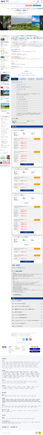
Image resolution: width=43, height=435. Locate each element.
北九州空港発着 (12, 401)
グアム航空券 (26, 373)
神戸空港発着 (22, 400)
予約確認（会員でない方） (37, 5)
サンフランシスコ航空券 (36, 373)
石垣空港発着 (38, 401)
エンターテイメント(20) (4, 136)
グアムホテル (3, 150)
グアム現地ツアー (14, 386)
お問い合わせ (24, 342)
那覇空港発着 (35, 401)
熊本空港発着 (23, 401)
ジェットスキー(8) (4, 132)
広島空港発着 (25, 400)
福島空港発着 (33, 399)
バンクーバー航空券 (26, 374)
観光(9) (2, 144)
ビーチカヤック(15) (4, 131)
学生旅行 (24, 418)
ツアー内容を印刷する (39, 8)
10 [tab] (23, 31)
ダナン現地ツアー (16, 387)
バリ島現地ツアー (19, 386)
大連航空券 (27, 371)
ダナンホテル (18, 382)
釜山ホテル (19, 381)
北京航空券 (24, 371)
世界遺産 (30, 418)
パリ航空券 (13, 375)
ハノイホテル (14, 382)
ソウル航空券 (3, 371)
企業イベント (20, 422)
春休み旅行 (3, 418)
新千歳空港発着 (11, 399)
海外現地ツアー (4, 385)
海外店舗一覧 (5, 427)
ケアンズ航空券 (22, 376)
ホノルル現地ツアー (4, 386)
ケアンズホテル (23, 383)
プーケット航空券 (35, 371)
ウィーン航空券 (14, 376)
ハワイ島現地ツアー (9, 386)
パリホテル (8, 383)
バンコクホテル (34, 381)
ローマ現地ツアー (31, 388)
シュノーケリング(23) (4, 129)
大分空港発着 (19, 401)
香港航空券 (17, 371)
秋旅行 (15, 418)
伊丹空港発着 (18, 400)
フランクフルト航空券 (25, 375)
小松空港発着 (7, 400)
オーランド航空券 (22, 374)
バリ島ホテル (25, 382)
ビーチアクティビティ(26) (4, 128)
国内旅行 (4, 392)
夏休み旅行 (12, 418)
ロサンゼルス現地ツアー (5, 388)
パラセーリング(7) (4, 133)
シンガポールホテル (29, 381)
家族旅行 (21, 418)
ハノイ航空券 (20, 372)
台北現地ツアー (33, 386)
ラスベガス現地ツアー (10, 388)
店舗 (34, 1)
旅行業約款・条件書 (17, 347)
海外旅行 (4, 358)
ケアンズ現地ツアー (21, 387)
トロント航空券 (31, 374)
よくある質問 (23, 348)
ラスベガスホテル (4, 383)
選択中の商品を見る (29, 5)
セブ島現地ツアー (29, 386)
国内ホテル (3, 404)
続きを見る (2, 46)
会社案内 (10, 347)
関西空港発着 (14, 400)
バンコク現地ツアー (24, 386)
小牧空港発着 (3, 400)
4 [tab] (18, 31)
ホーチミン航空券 (17, 372)
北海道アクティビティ (20, 410)
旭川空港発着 (15, 399)
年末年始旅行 (18, 418)
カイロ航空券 (17, 377)
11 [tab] (24, 31)
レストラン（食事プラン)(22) (5, 120)
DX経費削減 (36, 422)
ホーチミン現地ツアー (10, 387)
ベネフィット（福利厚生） (31, 422)
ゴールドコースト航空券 (27, 376)
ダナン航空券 (24, 372)
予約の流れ (19, 342)
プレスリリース (10, 348)
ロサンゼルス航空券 (31, 373)
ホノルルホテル (4, 381)
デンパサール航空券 (35, 372)
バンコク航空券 (31, 371)
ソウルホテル (15, 381)
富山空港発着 (10, 400)
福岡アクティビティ (4, 411)
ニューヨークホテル (30, 382)
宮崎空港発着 (27, 401)
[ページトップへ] (40, 345)
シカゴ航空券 (17, 374)
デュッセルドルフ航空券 (31, 375)
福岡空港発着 (8, 401)
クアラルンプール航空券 (29, 372)
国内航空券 (3, 398)
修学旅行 (39, 422)
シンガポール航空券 (4, 372)
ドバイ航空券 (13, 377)
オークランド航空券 (9, 377)
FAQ (21, 342)
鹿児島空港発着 (31, 401)
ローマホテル (15, 383)
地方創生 (16, 423)
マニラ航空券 (8, 372)
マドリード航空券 (4, 376)
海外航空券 (3, 370)
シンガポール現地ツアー (5, 387)
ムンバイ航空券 (12, 373)
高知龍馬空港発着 (4, 401)
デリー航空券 (8, 373)
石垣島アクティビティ (9, 410)
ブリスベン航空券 (33, 376)
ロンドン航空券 (10, 375)
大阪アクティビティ (36, 410)
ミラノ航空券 (20, 375)
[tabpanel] (21, 23)
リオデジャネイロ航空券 (5, 375)
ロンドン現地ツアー (22, 388)
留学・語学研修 (4, 423)
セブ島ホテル (21, 382)
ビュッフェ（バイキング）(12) (5, 124)
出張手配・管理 (9, 422)
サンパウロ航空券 (36, 374)
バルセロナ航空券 (37, 375)
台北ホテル (22, 381)
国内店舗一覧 (14, 427)
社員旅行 (12, 422)
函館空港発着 (18, 399)
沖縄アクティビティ (4, 410)
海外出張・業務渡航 (4, 422)
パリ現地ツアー (27, 388)
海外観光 (27, 418)
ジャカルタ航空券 (4, 373)
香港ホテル (25, 381)
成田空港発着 (7, 399)
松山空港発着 (36, 400)
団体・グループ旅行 (16, 422)
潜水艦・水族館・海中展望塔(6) (5, 146)
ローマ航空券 (17, 375)
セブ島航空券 (12, 372)
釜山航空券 (7, 371)
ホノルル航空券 (16, 373)
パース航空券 (37, 376)
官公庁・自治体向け (12, 423)
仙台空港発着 (29, 399)
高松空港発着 (33, 400)
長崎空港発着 (16, 401)
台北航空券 (14, 371)
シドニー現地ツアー (33, 387)
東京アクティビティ (26, 410)
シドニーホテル (19, 383)
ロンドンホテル (11, 383)
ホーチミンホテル (10, 382)
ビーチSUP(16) (4, 130)
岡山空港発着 (29, 400)
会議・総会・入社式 (25, 422)
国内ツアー (3, 394)
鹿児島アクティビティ (9, 411)
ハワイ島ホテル (8, 381)
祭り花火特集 (32, 418)
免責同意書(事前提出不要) (18, 294)
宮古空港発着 (3, 402)
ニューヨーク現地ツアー (16, 388)
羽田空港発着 (3, 399)
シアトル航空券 (8, 374)
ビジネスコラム (19, 423)
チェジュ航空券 (10, 371)
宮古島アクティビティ (15, 410)
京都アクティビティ (31, 410)
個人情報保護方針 (17, 348)
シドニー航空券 (18, 376)
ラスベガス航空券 (4, 374)
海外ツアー (3, 360)
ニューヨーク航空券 (13, 374)
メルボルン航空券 (4, 377)
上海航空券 (20, 371)
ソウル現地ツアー (38, 386)
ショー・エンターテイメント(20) (5, 138)
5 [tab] (19, 31)
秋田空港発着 (26, 399)
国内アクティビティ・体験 (5, 409)
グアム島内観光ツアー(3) (5, 147)
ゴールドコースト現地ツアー (27, 387)
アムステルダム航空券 (9, 376)
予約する (37, 177)
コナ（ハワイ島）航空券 (21, 373)
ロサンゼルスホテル (35, 382)
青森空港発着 (22, 399)
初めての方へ (23, 347)
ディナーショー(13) (4, 139)
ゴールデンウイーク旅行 (8, 418)
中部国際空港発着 (38, 399)
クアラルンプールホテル (5, 382)
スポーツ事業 (7, 423)
